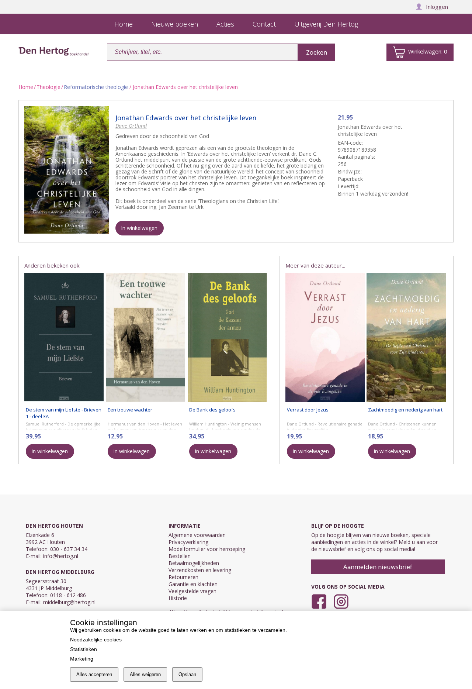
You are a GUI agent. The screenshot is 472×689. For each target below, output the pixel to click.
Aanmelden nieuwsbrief (377, 566)
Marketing (81, 659)
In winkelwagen (139, 227)
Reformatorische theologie (96, 86)
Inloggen (437, 6)
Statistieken (83, 649)
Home (25, 86)
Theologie (48, 86)
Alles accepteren (94, 674)
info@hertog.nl (60, 555)
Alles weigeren (145, 674)
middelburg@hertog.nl (69, 602)
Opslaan (187, 674)
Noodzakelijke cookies (96, 640)
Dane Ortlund (131, 125)
